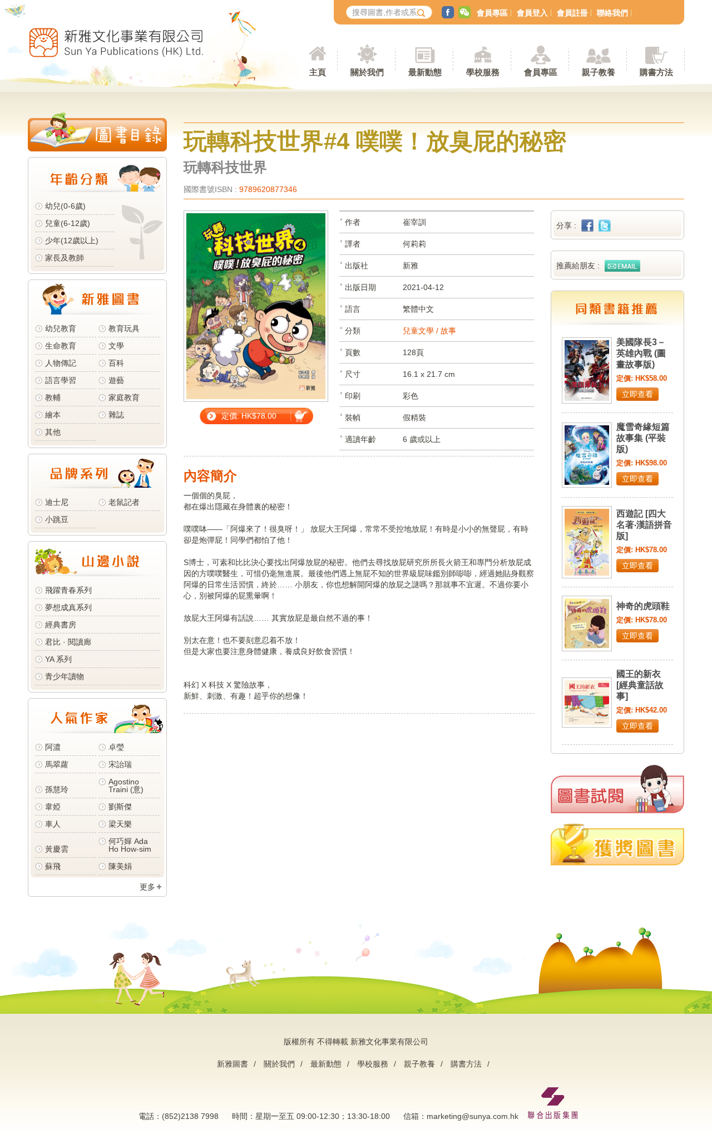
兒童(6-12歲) (70, 223)
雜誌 (116, 414)
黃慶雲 (56, 849)
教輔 (53, 397)
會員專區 (492, 12)
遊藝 (116, 380)
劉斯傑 (120, 806)
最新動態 (326, 1063)
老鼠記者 (124, 502)
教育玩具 (124, 328)
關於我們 (279, 1063)
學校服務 (483, 72)
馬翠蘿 (56, 764)
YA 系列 (58, 659)
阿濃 (53, 747)
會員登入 (532, 12)
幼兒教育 (60, 328)
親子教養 (419, 1063)
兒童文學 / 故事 (429, 330)
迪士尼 (56, 502)
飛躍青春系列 (68, 590)
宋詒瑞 (120, 764)
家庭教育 (124, 397)
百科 (116, 363)
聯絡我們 (612, 12)
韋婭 (53, 806)
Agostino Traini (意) (126, 785)
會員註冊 (572, 12)
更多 (147, 887)
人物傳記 (60, 363)
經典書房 (60, 624)
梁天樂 (120, 823)
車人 (53, 823)
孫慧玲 (56, 789)
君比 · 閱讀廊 (68, 641)
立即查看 (637, 394)
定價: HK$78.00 (248, 415)
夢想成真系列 (68, 607)
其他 (53, 432)
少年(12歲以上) (71, 240)
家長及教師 (64, 257)
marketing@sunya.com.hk (472, 1116)
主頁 (317, 72)
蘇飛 (53, 866)
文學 (116, 345)
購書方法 (466, 1063)
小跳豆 (56, 519)
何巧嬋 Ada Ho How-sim (129, 845)
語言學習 (60, 380)
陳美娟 (120, 866)
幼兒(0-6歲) (65, 206)
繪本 (53, 414)
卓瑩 (116, 747)
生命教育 (60, 345)
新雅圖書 (232, 1063)
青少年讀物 (64, 676)
